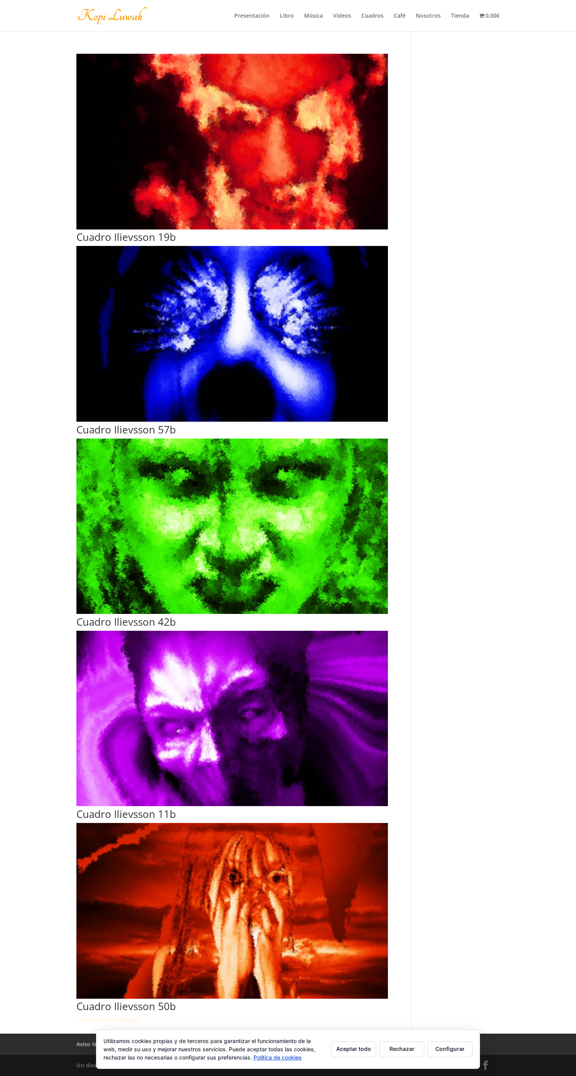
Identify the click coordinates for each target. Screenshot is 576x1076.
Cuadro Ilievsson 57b (126, 429)
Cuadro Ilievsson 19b (126, 237)
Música (313, 16)
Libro (287, 16)
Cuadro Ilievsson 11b (126, 814)
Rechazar (402, 1048)
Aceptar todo (353, 1048)
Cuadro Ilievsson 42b (126, 622)
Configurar (450, 1048)
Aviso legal (90, 1044)
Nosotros (428, 16)
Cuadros (372, 16)
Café (400, 16)
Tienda (460, 16)
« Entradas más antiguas (108, 1019)
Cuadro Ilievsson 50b (126, 1006)
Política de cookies (278, 1057)
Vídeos (342, 16)
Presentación (252, 16)
